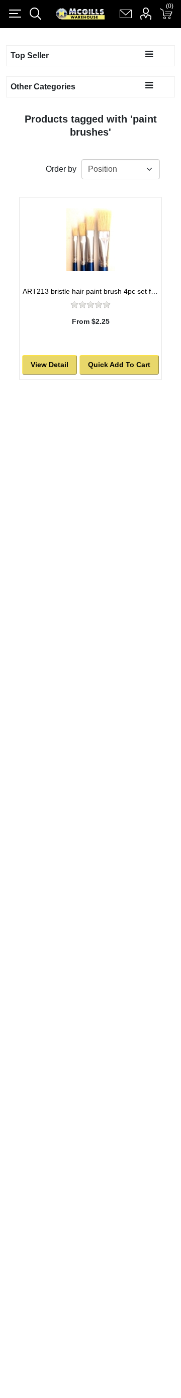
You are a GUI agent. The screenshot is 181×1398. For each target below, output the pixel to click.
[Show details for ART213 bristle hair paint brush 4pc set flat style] (90, 239)
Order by (61, 169)
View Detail (49, 365)
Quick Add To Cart (119, 365)
